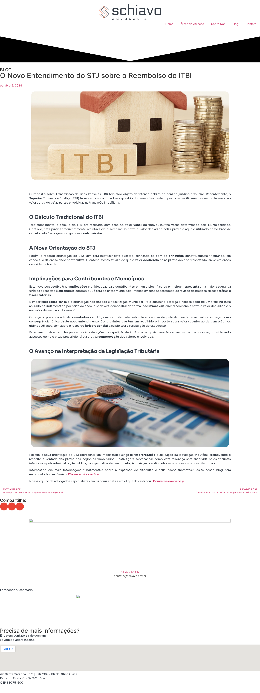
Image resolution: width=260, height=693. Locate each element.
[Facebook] (4, 582)
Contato (250, 24)
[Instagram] (14, 582)
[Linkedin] (23, 582)
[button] (4, 506)
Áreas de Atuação (192, 24)
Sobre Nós (218, 24)
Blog (235, 24)
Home (169, 24)
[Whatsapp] (33, 582)
